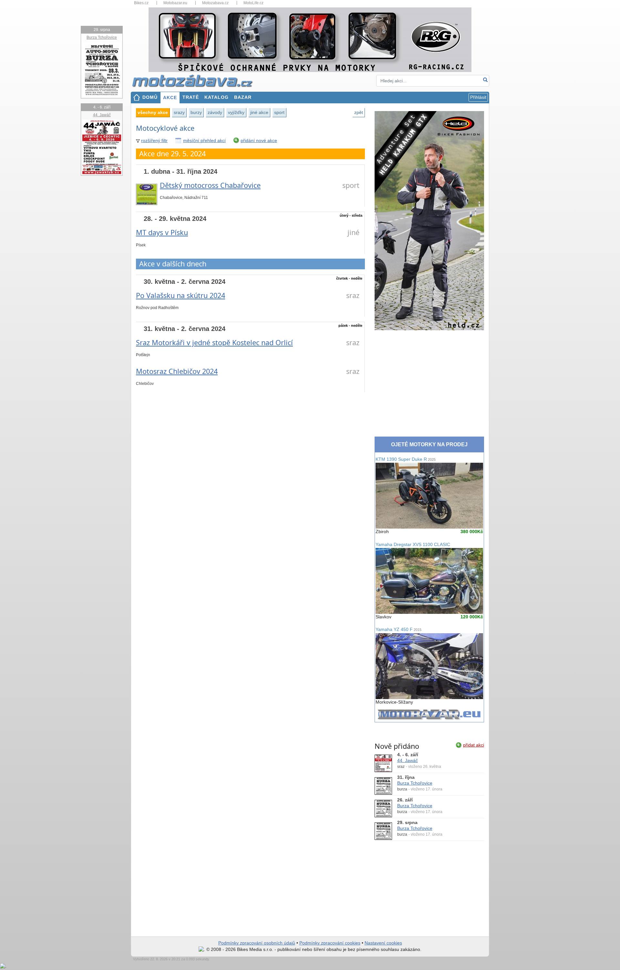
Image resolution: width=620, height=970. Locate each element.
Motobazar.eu (175, 3)
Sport (279, 112)
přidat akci (473, 745)
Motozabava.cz (215, 3)
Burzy (196, 112)
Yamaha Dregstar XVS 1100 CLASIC (413, 544)
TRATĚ (190, 97)
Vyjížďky (236, 112)
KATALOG (216, 97)
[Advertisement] (429, 383)
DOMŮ (150, 97)
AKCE (170, 97)
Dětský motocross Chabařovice (210, 185)
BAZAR (243, 97)
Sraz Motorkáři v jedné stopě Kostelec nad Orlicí (214, 342)
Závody (215, 112)
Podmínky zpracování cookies (329, 943)
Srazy (179, 112)
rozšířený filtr (154, 140)
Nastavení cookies (383, 943)
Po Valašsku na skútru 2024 (180, 295)
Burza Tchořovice (414, 783)
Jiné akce (259, 112)
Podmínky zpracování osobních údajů (256, 943)
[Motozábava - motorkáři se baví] (196, 80)
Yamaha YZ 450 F (398, 629)
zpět (358, 112)
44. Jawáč (407, 760)
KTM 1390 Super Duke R (406, 459)
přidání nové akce (259, 140)
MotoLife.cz (253, 3)
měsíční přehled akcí (204, 140)
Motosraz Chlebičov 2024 (177, 371)
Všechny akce (153, 112)
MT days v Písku (162, 232)
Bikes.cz (141, 3)
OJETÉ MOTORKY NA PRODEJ (429, 444)
